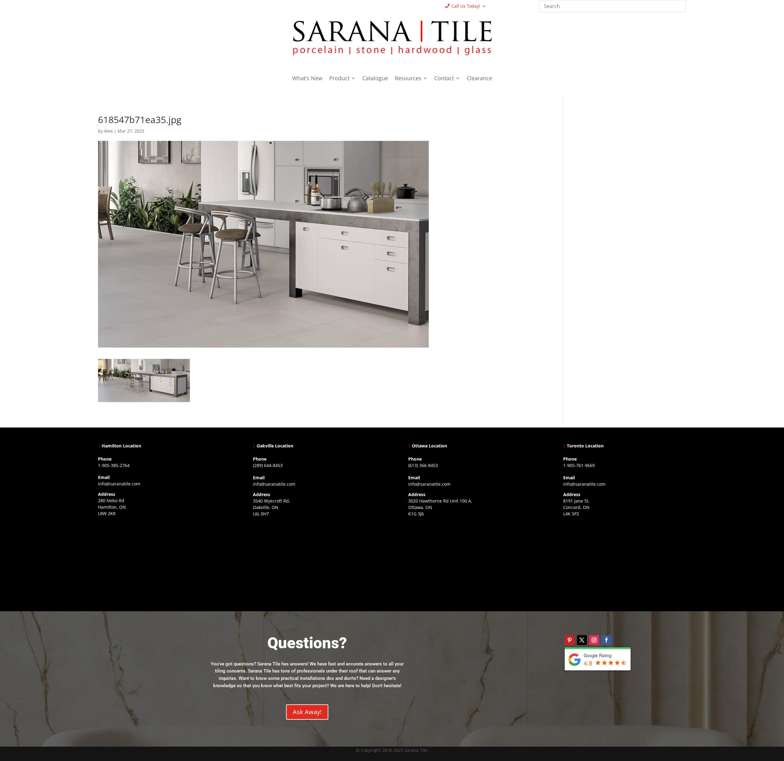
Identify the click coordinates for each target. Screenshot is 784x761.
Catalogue (375, 79)
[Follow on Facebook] (606, 640)
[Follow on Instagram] (594, 640)
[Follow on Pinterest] (570, 640)
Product (339, 79)
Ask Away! (307, 712)
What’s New (307, 79)
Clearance (479, 79)
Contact (444, 79)
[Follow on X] (582, 640)
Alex (108, 131)
